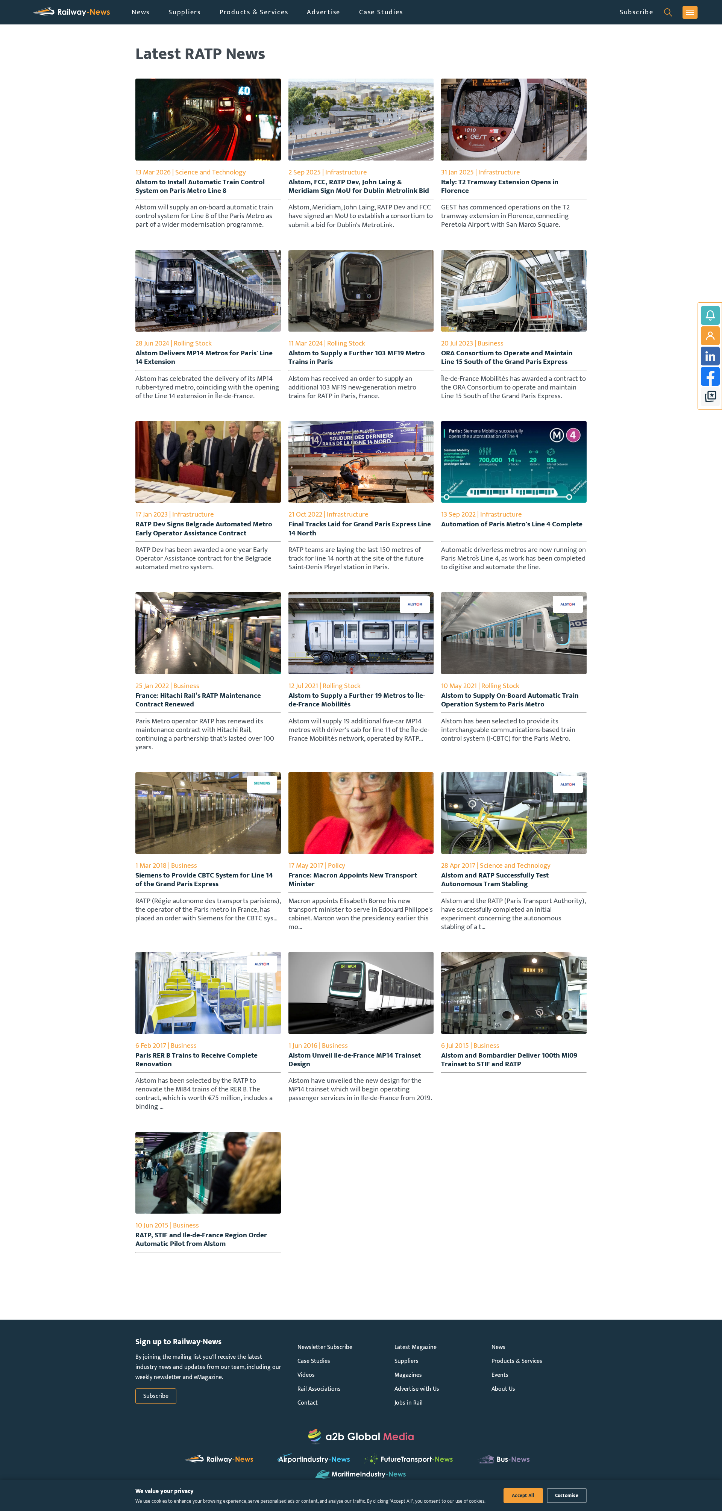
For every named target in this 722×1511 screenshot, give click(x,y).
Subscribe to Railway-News (710, 315)
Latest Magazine (415, 1347)
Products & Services (254, 12)
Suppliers (184, 12)
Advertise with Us (416, 1389)
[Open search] (668, 12)
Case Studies (381, 12)
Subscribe (637, 12)
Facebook (710, 376)
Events (499, 1375)
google (710, 396)
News (141, 12)
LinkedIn (710, 356)
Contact (307, 1403)
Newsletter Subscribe (324, 1347)
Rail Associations (319, 1389)
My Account (710, 335)
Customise (566, 1495)
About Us (503, 1389)
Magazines (408, 1375)
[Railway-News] (71, 12)
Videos (306, 1375)
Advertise (323, 12)
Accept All (523, 1495)
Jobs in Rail (408, 1403)
